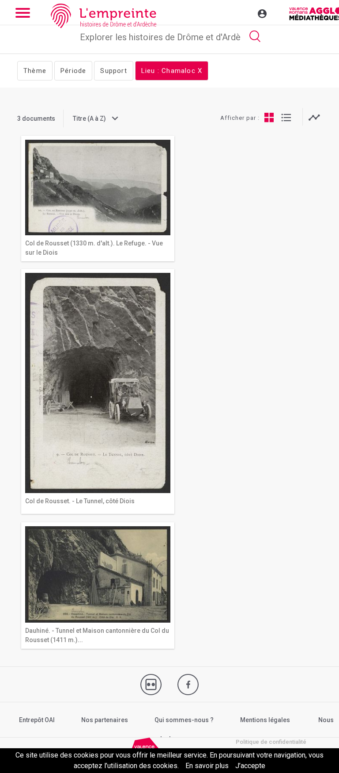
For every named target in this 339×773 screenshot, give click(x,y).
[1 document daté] (314, 117)
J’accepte (250, 766)
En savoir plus (207, 766)
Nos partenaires (104, 719)
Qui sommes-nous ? (184, 719)
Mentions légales (265, 719)
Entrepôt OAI (37, 719)
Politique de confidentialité (271, 742)
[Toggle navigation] (243, 12)
